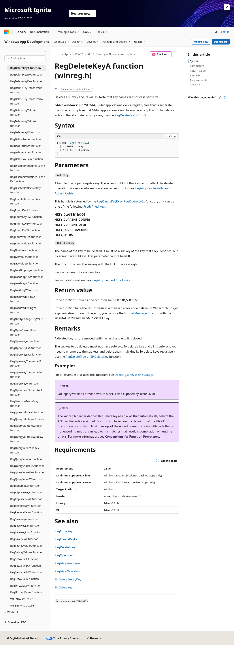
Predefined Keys (94, 206)
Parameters (197, 65)
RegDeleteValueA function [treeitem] (26, 152)
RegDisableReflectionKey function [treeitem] (25, 190)
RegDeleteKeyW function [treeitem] (25, 132)
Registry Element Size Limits (111, 280)
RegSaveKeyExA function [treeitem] (25, 525)
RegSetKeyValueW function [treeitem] (26, 552)
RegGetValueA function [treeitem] (24, 256)
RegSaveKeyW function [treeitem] (24, 539)
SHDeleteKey (99, 357)
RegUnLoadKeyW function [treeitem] (26, 592)
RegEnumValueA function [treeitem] (25, 237)
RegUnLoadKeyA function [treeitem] (25, 585)
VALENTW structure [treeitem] (22, 605)
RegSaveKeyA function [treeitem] (24, 519)
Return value (198, 70)
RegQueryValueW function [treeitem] (26, 479)
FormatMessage (135, 313)
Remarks (195, 75)
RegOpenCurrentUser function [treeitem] (23, 332)
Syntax (194, 61)
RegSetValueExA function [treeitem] (25, 565)
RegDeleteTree (76, 357)
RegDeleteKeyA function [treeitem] (25, 68)
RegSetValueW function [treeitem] (24, 579)
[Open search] (216, 32)
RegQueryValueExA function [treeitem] (27, 466)
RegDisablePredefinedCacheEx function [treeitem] (27, 179)
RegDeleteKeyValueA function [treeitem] (23, 112)
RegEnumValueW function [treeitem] (26, 243)
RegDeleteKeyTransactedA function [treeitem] (26, 90)
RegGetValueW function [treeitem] (24, 263)
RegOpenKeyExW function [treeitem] (26, 354)
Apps (68, 54)
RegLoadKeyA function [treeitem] (24, 283)
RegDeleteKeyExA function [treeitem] (26, 74)
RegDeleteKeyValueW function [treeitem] (23, 123)
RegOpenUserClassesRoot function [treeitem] (26, 392)
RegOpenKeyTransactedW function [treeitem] (26, 375)
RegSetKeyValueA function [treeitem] (26, 545)
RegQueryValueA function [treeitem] (26, 459)
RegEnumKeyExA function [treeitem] (26, 217)
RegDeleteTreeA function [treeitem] (25, 139)
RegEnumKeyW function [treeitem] (25, 230)
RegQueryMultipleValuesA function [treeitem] (26, 428)
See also (195, 85)
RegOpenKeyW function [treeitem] (24, 383)
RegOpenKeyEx (134, 201)
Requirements (198, 80)
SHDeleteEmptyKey (68, 579)
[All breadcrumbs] (58, 54)
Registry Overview (67, 571)
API (89, 54)
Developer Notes (106, 54)
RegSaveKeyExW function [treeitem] (25, 532)
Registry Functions (67, 563)
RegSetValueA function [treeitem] (24, 559)
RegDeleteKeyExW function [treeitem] (26, 81)
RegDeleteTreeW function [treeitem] (25, 145)
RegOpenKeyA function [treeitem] (24, 341)
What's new (200, 41)
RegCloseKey (63, 531)
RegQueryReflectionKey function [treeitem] (24, 450)
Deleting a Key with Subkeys (134, 375)
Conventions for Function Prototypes (132, 436)
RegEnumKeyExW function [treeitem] (26, 223)
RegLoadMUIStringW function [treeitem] (23, 310)
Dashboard (221, 41)
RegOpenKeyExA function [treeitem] (25, 348)
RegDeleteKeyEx (126, 115)
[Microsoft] (6, 32)
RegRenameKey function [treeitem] (25, 485)
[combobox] (25, 58)
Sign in (225, 31)
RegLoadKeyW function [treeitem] (24, 290)
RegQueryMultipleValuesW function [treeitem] (26, 439)
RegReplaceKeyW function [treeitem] (26, 499)
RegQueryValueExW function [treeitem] (27, 472)
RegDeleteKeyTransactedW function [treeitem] (26, 101)
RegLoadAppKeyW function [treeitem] (27, 277)
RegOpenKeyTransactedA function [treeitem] (25, 364)
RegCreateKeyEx (108, 201)
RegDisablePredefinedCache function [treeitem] (27, 168)
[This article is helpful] (220, 97)
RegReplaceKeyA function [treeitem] (26, 492)
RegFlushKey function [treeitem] (23, 250)
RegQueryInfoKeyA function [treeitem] (27, 412)
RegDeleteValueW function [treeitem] (26, 159)
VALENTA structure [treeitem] (21, 599)
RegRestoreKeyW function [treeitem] (26, 512)
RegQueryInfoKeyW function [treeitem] (27, 419)
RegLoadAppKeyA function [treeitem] (26, 270)
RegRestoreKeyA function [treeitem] (25, 505)
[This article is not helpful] (224, 97)
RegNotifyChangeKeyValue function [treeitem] (26, 321)
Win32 (79, 54)
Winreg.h (126, 54)
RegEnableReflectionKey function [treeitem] (25, 201)
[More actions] (176, 54)
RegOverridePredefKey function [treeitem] (24, 403)
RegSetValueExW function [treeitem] (26, 572)
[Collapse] (45, 51)
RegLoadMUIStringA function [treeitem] (22, 299)
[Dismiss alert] (227, 7)
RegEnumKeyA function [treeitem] (24, 210)
